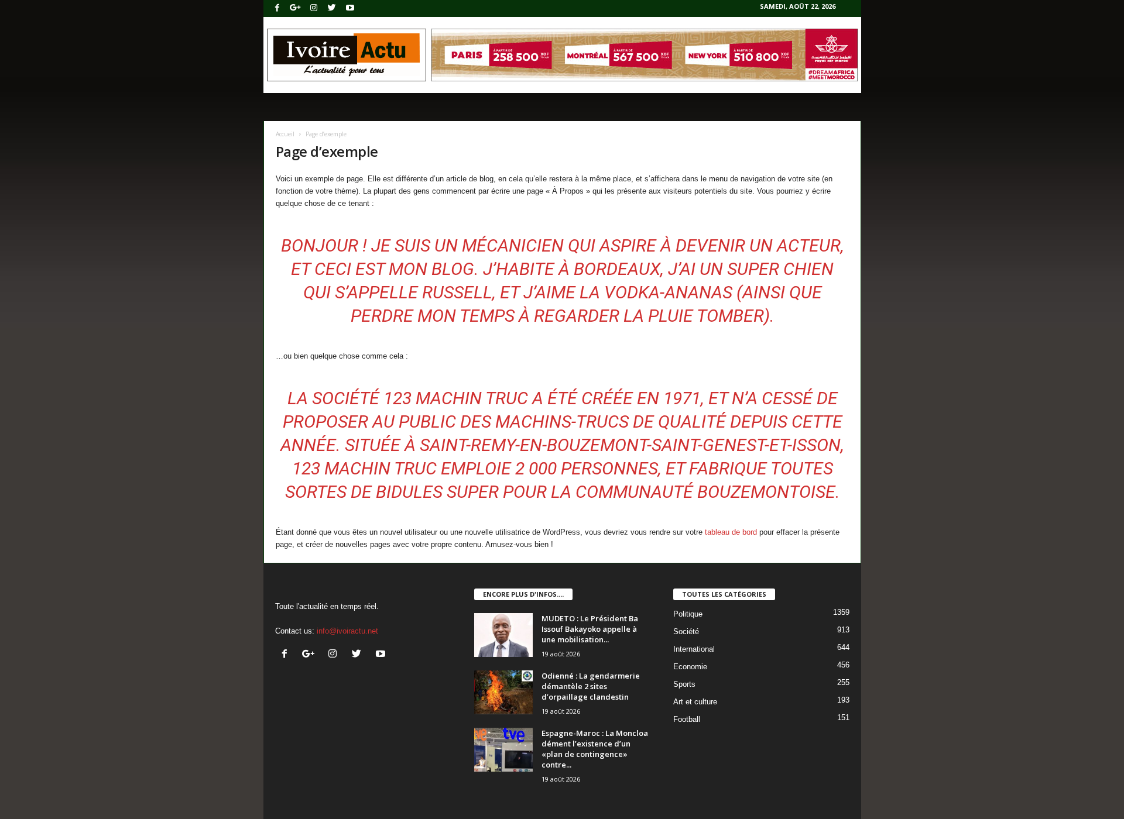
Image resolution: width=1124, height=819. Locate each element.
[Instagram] (314, 8)
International (694, 649)
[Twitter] (332, 8)
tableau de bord (731, 532)
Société (686, 631)
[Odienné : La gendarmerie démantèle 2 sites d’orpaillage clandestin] (503, 692)
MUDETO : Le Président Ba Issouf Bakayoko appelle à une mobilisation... (590, 629)
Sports (684, 684)
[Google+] (296, 8)
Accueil (285, 134)
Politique (687, 614)
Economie (690, 666)
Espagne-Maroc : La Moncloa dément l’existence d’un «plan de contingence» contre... (595, 749)
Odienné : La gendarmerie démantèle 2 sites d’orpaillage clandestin (591, 686)
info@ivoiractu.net (347, 631)
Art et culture (695, 701)
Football (686, 719)
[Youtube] (350, 8)
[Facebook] (277, 8)
